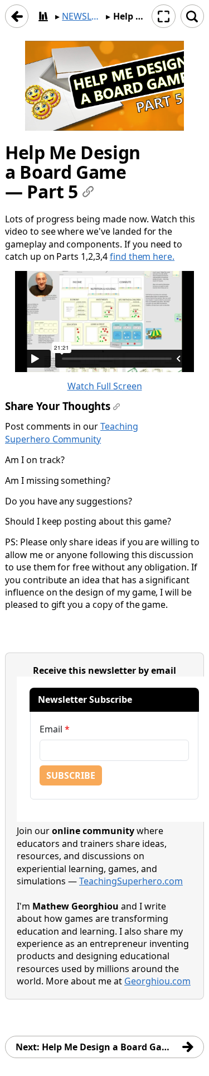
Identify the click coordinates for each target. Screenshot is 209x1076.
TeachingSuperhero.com (131, 881)
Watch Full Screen (104, 386)
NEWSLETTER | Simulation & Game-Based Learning (83, 16)
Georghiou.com (157, 981)
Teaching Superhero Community (71, 432)
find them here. (142, 256)
